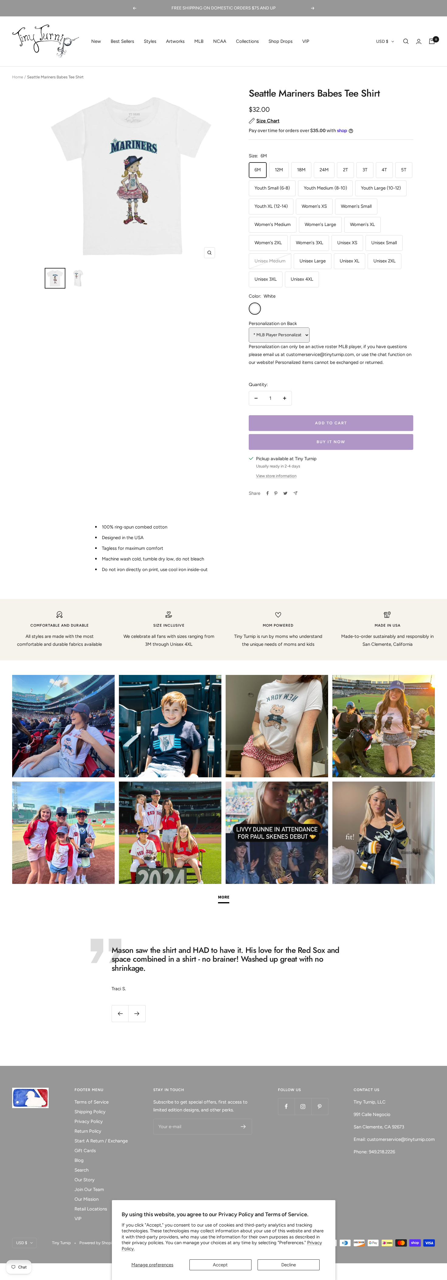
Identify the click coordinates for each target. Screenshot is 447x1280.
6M (258, 170)
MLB (198, 41)
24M (324, 170)
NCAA (219, 41)
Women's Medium (273, 224)
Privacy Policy (88, 1121)
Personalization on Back (273, 323)
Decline (288, 1265)
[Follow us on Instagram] (303, 1106)
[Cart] (432, 41)
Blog (79, 1160)
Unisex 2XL (384, 261)
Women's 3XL (309, 242)
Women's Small (356, 206)
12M (279, 170)
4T (384, 170)
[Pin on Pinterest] (275, 493)
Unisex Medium (270, 261)
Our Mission (86, 1199)
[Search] (406, 41)
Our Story (84, 1179)
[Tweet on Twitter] (285, 493)
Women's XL (362, 224)
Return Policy (87, 1131)
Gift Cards (85, 1150)
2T (345, 170)
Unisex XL (349, 261)
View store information (276, 476)
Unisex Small (384, 242)
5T (403, 170)
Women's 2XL (268, 242)
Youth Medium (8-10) (325, 188)
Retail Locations (90, 1209)
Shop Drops (281, 41)
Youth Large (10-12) (381, 188)
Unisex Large (313, 261)
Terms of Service (91, 1102)
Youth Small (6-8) (272, 188)
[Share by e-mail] (295, 493)
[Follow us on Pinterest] (319, 1106)
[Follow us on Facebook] (286, 1106)
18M (301, 170)
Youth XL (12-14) (271, 206)
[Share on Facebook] (267, 493)
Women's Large (320, 224)
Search (81, 1170)
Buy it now (331, 442)
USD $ (382, 41)
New (96, 41)
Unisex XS (347, 242)
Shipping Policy (90, 1111)
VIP (305, 41)
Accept (220, 1265)
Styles (150, 41)
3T (364, 170)
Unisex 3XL (266, 279)
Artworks (175, 41)
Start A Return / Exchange (101, 1141)
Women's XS (314, 206)
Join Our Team (89, 1189)
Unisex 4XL (302, 279)
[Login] (418, 41)
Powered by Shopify (97, 1243)
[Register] (243, 1126)
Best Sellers (122, 41)
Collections (247, 41)
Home (17, 77)
